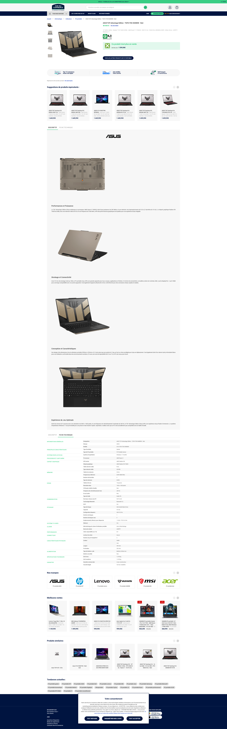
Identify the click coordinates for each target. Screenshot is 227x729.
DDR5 (118, 480)
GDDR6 (118, 469)
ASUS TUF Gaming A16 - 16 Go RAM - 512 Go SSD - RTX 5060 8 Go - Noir (147, 665)
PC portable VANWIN (125, 586)
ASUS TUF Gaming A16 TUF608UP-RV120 (168, 111)
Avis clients (50, 713)
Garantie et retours (52, 723)
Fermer (224, 1)
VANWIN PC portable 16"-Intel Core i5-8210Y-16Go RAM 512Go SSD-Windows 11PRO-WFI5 (169, 624)
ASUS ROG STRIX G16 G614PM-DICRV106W (102, 666)
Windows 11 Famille (122, 454)
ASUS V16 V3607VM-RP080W (100, 111)
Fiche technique (66, 127)
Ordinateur (69, 19)
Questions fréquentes (53, 720)
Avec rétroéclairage (121, 526)
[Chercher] (145, 7)
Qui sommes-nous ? (52, 711)
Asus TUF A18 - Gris (57, 667)
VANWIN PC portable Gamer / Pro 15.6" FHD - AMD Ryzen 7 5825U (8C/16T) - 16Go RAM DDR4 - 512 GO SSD (147, 624)
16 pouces (119, 483)
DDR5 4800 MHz (121, 474)
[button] (110, 26)
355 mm (119, 545)
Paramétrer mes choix (112, 718)
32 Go (118, 472)
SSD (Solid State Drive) (122, 507)
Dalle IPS (119, 496)
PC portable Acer (170, 586)
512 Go (118, 509)
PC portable (78, 19)
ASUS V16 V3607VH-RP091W (102, 621)
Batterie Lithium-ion (121, 551)
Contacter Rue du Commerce (55, 725)
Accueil (49, 19)
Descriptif (52, 435)
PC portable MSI (147, 586)
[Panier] (176, 7)
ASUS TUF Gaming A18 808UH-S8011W (55, 111)
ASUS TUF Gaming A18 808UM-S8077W (145, 111)
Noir (118, 543)
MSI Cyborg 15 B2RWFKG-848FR (78, 622)
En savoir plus (69, 80)
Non (118, 488)
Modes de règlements (53, 722)
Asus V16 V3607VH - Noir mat (80, 666)
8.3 (117, 531)
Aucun (118, 535)
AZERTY (119, 529)
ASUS (118, 444)
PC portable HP (79, 586)
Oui (117, 504)
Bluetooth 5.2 (120, 501)
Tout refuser (92, 718)
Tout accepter (134, 718)
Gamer (118, 449)
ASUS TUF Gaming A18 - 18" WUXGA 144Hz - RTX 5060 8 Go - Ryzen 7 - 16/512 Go (125, 665)
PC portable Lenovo (102, 586)
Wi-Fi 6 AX (119, 499)
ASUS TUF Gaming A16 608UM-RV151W (123, 111)
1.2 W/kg (119, 556)
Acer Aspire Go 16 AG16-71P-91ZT (123, 622)
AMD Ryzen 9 (120, 458)
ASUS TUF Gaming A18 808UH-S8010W (77, 111)
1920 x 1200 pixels (121, 485)
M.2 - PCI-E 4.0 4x (122, 520)
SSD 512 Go (120, 512)
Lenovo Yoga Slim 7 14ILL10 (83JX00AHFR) (57, 622)
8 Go (118, 466)
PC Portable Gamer (121, 452)
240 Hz (118, 491)
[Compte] (170, 7)
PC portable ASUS (57, 586)
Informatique (58, 19)
